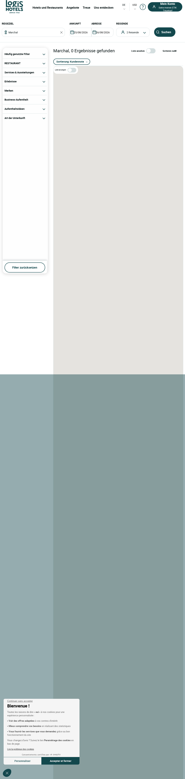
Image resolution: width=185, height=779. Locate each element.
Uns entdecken (103, 8)
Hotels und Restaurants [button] (48, 8)
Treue (86, 8)
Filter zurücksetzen (24, 267)
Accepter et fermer (60, 761)
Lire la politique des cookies (20, 749)
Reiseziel (8, 23)
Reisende (122, 23)
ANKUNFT (75, 23)
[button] (7, 773)
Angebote (72, 8)
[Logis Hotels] (14, 6)
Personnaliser (22, 761)
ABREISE (96, 23)
